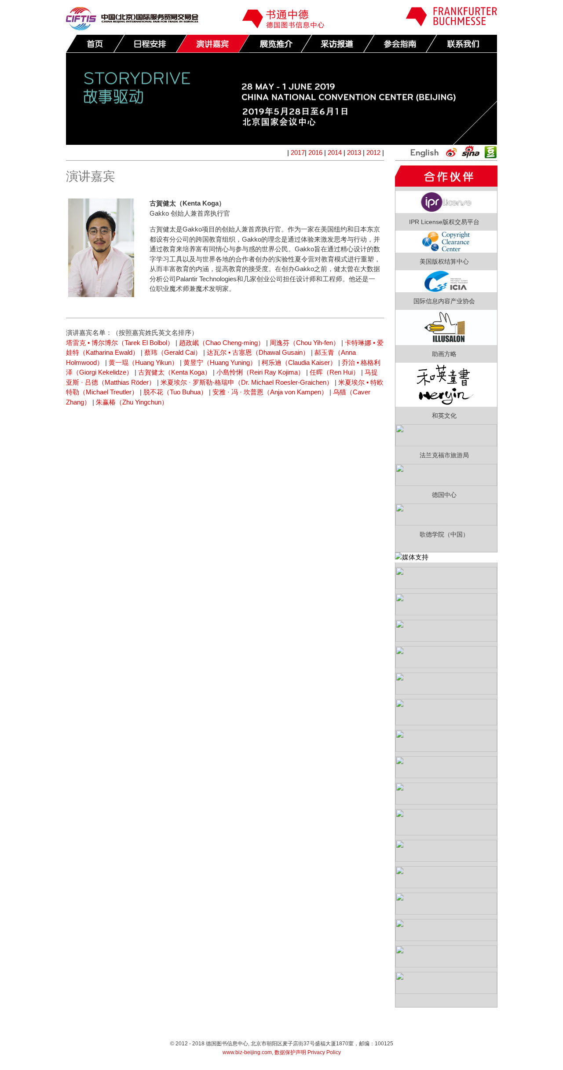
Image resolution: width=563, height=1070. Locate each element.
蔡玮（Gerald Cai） (172, 352)
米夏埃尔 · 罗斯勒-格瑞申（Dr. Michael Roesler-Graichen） (247, 382)
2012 (373, 152)
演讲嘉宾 (212, 44)
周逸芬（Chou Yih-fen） (305, 342)
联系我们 (462, 44)
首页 (95, 44)
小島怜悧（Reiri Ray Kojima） (260, 372)
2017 (298, 152)
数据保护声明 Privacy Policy (307, 1052)
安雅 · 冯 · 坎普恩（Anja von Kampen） (270, 392)
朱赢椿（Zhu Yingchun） (132, 402)
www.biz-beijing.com (247, 1052)
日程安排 (150, 44)
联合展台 (275, 44)
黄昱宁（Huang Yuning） (219, 362)
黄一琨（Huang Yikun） (143, 362)
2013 (354, 152)
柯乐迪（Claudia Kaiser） (299, 362)
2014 (335, 152)
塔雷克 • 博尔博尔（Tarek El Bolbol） (120, 342)
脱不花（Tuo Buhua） (175, 392)
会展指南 (400, 44)
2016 (315, 152)
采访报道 (337, 44)
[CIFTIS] (132, 28)
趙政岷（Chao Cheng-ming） (221, 342)
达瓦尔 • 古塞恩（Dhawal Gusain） (258, 352)
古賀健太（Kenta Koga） (174, 372)
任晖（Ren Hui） (334, 372)
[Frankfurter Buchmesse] (451, 24)
